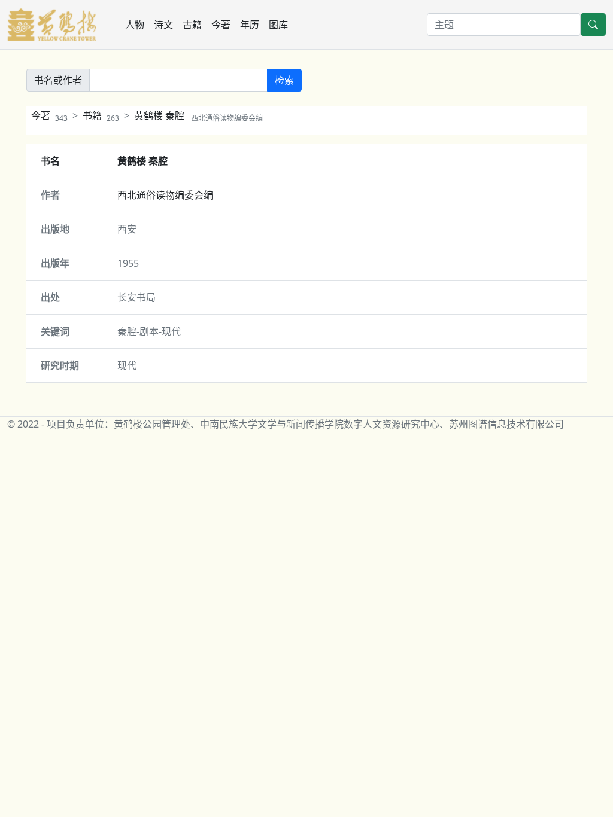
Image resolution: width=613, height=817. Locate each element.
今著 (220, 24)
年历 (249, 24)
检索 (284, 80)
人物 (134, 24)
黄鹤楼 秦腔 (198, 115)
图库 (278, 24)
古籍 (192, 24)
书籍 (101, 115)
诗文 (163, 24)
